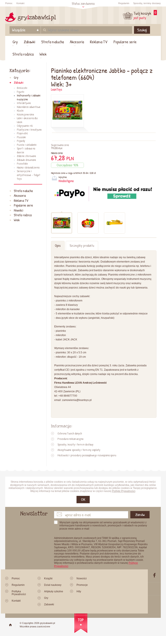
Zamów (140, 514)
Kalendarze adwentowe (28, 107)
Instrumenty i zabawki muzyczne (28, 97)
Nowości (18, 210)
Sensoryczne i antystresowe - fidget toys (28, 175)
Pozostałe (22, 164)
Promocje (82, 584)
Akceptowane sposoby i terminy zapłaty (78, 450)
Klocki (20, 111)
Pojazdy (21, 141)
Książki (48, 578)
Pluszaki (21, 137)
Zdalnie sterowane (26, 156)
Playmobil (22, 133)
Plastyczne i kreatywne (29, 130)
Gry (15, 42)
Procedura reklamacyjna (70, 439)
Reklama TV (98, 42)
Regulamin (123, 3)
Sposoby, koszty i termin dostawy (75, 444)
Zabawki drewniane (26, 160)
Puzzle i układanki (27, 145)
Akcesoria (77, 42)
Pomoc (9, 3)
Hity (79, 591)
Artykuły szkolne (53, 591)
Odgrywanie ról (25, 126)
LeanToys (56, 89)
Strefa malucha (52, 42)
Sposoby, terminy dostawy (147, 3)
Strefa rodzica (23, 54)
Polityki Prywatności (123, 491)
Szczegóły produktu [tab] (82, 245)
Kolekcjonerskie (25, 115)
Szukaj (142, 30)
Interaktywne (24, 103)
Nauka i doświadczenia (28, 168)
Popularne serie (125, 42)
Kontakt (20, 3)
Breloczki (22, 88)
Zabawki (29, 42)
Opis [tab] (58, 245)
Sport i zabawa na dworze (26, 150)
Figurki (20, 92)
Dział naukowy (52, 584)
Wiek (43, 54)
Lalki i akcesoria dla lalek (27, 120)
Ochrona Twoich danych (69, 433)
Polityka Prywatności (19, 593)
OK (83, 499)
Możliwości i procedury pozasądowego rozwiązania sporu (86, 455)
